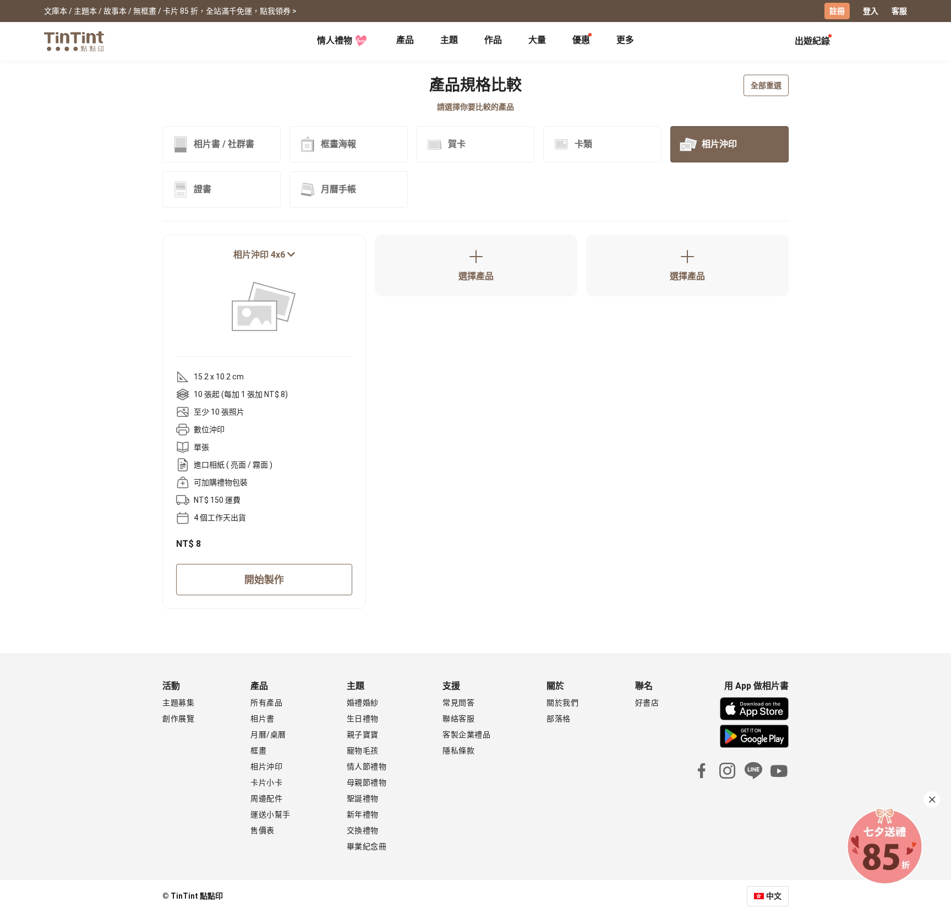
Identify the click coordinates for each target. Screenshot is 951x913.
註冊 (837, 11)
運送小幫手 (270, 814)
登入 (870, 11)
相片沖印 (266, 766)
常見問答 (458, 702)
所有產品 (266, 702)
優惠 (581, 40)
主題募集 (178, 702)
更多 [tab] (625, 40)
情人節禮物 (367, 766)
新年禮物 (363, 814)
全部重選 (766, 85)
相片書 (262, 718)
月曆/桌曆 (268, 734)
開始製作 (264, 579)
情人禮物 (334, 40)
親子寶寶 (363, 734)
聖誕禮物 (363, 798)
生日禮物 (363, 718)
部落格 (558, 718)
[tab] (405, 41)
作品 (493, 40)
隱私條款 (458, 750)
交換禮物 (363, 830)
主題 (449, 40)
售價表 (262, 830)
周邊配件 (266, 798)
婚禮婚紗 (363, 702)
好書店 (647, 702)
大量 (537, 40)
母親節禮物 (367, 782)
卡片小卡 (266, 782)
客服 (899, 11)
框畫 (258, 750)
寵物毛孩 (363, 750)
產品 (405, 40)
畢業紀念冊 (367, 846)
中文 (773, 896)
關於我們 (562, 702)
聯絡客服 (458, 718)
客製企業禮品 (466, 734)
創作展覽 (178, 718)
